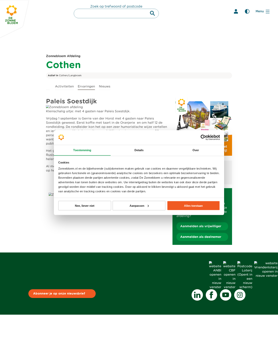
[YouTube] (225, 295)
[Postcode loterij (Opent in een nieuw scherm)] (244, 287)
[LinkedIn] (197, 295)
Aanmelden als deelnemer (200, 237)
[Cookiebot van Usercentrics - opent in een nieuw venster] (203, 137)
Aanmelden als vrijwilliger (200, 226)
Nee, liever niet (84, 205)
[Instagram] (239, 295)
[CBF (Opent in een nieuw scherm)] (229, 287)
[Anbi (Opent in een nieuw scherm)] (215, 287)
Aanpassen (137, 205)
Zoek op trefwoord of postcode (116, 6)
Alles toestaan (193, 205)
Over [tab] (196, 150)
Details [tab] (139, 150)
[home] (48, 86)
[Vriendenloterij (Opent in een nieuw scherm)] (266, 275)
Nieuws (104, 86)
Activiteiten (64, 86)
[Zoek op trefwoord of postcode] (152, 13)
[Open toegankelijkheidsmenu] (247, 11)
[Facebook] (211, 295)
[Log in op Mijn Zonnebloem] (236, 11)
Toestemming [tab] (82, 150)
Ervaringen (86, 86)
